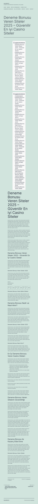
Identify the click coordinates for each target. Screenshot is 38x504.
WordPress (32, 500)
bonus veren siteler (25, 261)
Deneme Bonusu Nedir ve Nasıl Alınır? (19, 162)
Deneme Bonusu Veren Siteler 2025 (19, 153)
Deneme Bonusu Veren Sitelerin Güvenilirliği (19, 179)
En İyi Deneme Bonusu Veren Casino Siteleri (19, 174)
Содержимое (19, 96)
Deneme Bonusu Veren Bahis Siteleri (19, 157)
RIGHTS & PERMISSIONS (15, 7)
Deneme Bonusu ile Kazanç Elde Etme (19, 184)
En (15, 74)
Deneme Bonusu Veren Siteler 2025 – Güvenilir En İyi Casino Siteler (19, 147)
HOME (5, 7)
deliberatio (6, 3)
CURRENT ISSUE (23, 7)
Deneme (17, 44)
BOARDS (8, 7)
